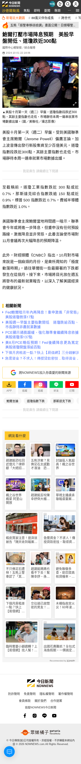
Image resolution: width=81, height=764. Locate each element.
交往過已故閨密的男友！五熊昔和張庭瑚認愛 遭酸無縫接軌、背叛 (40, 605)
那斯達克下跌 (62, 401)
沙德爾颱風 (11, 10)
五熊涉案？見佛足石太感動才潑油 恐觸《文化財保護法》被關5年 (40, 464)
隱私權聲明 (47, 693)
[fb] (25, 716)
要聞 (47, 10)
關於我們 (40, 700)
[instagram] (35, 716)
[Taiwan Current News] (52, 4)
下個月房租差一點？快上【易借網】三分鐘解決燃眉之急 (15, 607)
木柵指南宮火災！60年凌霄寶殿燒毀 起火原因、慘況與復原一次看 (65, 605)
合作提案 (56, 700)
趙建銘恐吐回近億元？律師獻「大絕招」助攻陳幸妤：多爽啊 (15, 464)
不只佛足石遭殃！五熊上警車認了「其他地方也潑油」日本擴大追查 (15, 572)
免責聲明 (30, 693)
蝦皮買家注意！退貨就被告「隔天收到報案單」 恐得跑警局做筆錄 (21, 540)
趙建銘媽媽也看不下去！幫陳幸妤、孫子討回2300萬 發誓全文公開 (40, 572)
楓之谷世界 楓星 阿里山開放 (14, 498)
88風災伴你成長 (42, 17)
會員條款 (25, 700)
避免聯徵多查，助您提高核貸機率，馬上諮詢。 (65, 572)
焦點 (27, 10)
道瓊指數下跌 (36, 401)
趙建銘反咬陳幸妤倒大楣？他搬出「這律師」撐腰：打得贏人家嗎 (40, 497)
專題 (57, 10)
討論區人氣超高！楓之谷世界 (65, 464)
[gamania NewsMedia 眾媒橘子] (40, 732)
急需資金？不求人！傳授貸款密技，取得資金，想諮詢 (59, 540)
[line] (44, 716)
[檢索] (68, 4)
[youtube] (54, 716)
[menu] (77, 10)
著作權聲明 (65, 693)
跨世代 (66, 17)
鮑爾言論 (12, 401)
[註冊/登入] (76, 4)
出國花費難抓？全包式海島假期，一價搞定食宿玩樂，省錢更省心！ (59, 648)
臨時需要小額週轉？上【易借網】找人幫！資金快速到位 (21, 648)
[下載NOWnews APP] (60, 4)
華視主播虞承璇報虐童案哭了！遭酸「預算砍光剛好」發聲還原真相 (65, 497)
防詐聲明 (14, 693)
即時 (37, 10)
